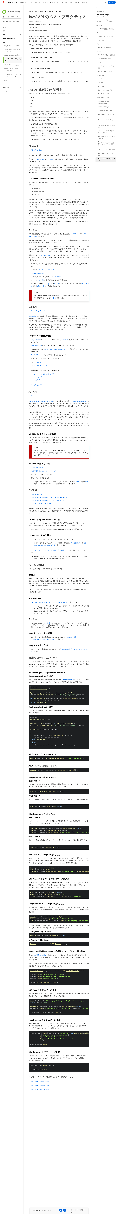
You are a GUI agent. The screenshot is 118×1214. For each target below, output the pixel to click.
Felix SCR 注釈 (75, 543)
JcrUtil (87, 482)
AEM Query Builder (46, 255)
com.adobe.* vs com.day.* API (105, 36)
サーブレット (38, 362)
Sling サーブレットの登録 (105, 90)
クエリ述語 (40, 280)
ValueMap (66, 340)
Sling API (99, 44)
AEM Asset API (101, 83)
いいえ (106, 16)
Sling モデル (38, 380)
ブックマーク (100, 21)
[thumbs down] (64, 1210)
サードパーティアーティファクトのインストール (12, 75)
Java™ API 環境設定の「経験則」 (105, 29)
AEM (41, 11)
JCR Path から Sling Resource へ (106, 107)
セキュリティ (6, 84)
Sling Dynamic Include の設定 (40, 1089)
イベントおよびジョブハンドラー (45, 374)
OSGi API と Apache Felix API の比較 (106, 67)
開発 (4, 42)
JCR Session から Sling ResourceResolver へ (103, 102)
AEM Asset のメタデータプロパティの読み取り (106, 132)
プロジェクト (6, 80)
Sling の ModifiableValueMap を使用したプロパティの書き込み (106, 144)
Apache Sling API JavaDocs (39, 311)
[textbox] (11, 17)
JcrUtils (78, 482)
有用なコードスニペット (104, 97)
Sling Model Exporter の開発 (40, 1081)
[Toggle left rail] (21, 7)
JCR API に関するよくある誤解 (106, 55)
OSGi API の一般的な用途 (105, 71)
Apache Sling (33, 316)
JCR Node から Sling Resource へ (106, 110)
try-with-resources (68, 679)
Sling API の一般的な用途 (105, 47)
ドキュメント (33, 11)
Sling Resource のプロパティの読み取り (106, 137)
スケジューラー (39, 377)
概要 (4, 27)
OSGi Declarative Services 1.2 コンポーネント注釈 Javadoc (49, 497)
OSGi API (99, 62)
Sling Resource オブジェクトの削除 (106, 160)
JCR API (56, 284)
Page (51, 159)
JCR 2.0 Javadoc (35, 396)
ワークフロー (6, 87)
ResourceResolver (36, 345)
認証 (4, 34)
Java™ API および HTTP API (47, 270)
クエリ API (101, 40)
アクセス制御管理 (37, 467)
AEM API (99, 32)
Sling (47, 284)
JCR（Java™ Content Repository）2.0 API (41, 401)
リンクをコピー (110, 21)
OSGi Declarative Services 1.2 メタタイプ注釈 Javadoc (47, 500)
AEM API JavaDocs (36, 150)
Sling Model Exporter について (40, 1085)
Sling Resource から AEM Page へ (106, 121)
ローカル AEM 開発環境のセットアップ (12, 50)
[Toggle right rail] (96, 7)
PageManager (41, 159)
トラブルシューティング (8, 91)
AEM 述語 (58, 277)
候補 (48, 623)
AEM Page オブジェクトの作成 (106, 149)
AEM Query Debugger (37, 273)
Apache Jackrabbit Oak (79, 401)
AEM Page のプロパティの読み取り (106, 126)
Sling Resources (36, 340)
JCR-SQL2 (75, 234)
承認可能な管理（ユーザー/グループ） (44, 471)
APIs (36, 27)
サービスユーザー (37, 385)
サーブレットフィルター (42, 365)
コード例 (53, 298)
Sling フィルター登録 (104, 94)
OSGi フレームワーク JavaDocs (41, 503)
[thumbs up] (60, 1210)
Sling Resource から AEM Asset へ (106, 115)
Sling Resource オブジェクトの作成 (106, 154)
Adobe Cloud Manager (9, 38)
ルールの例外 (100, 75)
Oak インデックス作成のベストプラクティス (12, 69)
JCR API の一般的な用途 (104, 58)
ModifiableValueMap (37, 355)
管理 (4, 31)
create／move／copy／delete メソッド (56, 349)
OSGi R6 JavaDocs (36, 494)
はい (100, 16)
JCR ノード (40, 286)
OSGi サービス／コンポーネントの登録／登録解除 (47, 550)
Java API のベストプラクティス (13, 60)
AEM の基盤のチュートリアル (54, 11)
